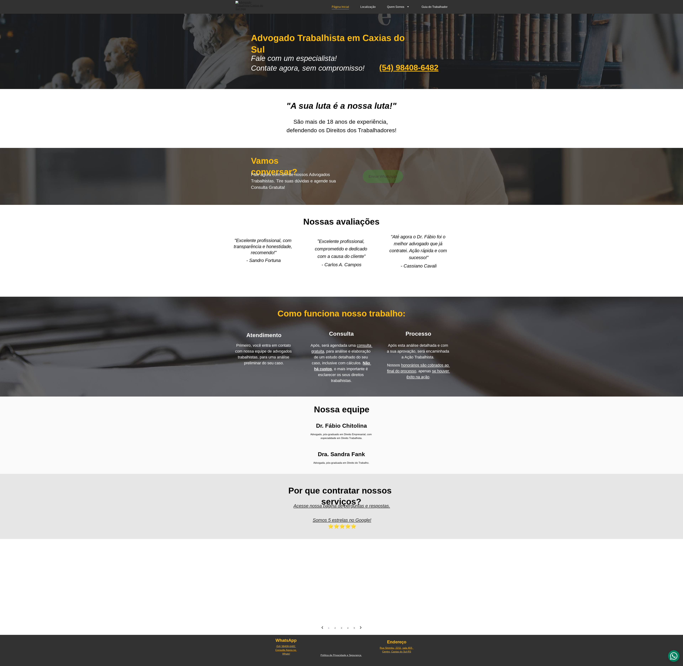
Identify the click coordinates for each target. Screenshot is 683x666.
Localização (368, 6)
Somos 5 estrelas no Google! (342, 520)
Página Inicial (340, 6)
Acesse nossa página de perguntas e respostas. (341, 505)
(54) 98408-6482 (408, 67)
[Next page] (361, 628)
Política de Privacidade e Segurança (341, 655)
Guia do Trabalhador (435, 6)
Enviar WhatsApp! (382, 176)
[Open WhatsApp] (673, 656)
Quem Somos (395, 6)
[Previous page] (322, 628)
